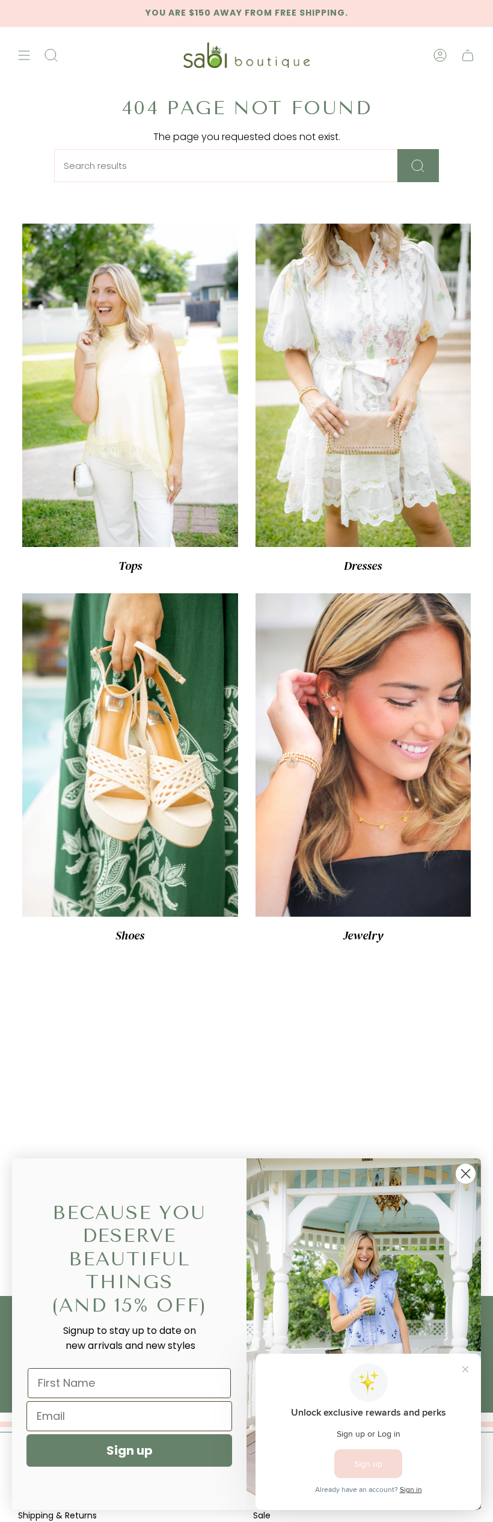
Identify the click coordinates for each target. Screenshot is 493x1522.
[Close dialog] (465, 1173)
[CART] (468, 55)
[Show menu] (24, 55)
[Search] (418, 165)
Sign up (129, 1450)
